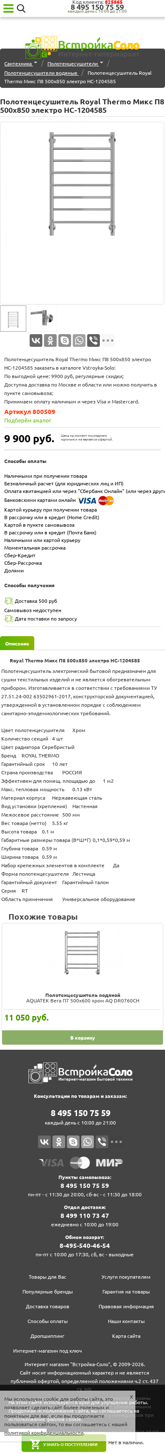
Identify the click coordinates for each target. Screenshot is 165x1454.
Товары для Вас (47, 1277)
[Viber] (93, 340)
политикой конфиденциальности (43, 1432)
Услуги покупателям (126, 1277)
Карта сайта (126, 1336)
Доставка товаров (47, 1306)
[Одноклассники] (50, 340)
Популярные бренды (47, 1291)
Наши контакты (126, 1321)
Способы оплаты (48, 1321)
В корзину (82, 1037)
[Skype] (64, 340)
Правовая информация (126, 1306)
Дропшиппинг (47, 1336)
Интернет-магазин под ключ (47, 1350)
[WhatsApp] (79, 340)
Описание (17, 643)
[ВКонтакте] (36, 340)
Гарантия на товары (126, 1291)
